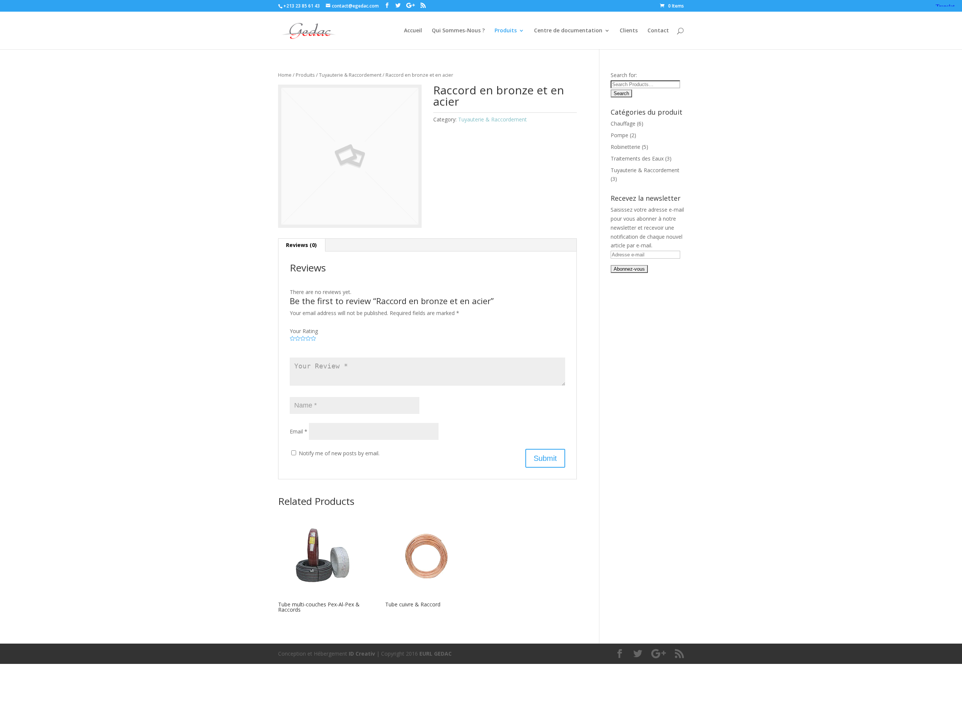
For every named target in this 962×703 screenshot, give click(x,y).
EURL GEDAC (435, 653)
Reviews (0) (301, 244)
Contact (658, 31)
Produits (506, 31)
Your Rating (304, 331)
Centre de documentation (568, 31)
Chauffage (623, 123)
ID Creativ (362, 653)
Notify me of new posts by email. (339, 453)
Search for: (624, 75)
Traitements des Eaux (637, 158)
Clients (629, 31)
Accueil (413, 31)
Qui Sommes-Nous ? (458, 31)
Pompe (619, 135)
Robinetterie (625, 146)
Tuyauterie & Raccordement (350, 74)
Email (298, 431)
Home (285, 74)
